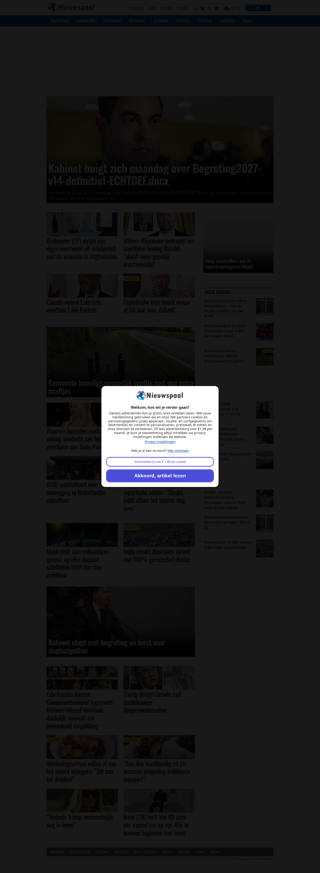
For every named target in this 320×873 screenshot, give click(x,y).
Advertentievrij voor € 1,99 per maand (160, 462)
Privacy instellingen (160, 441)
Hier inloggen (178, 450)
